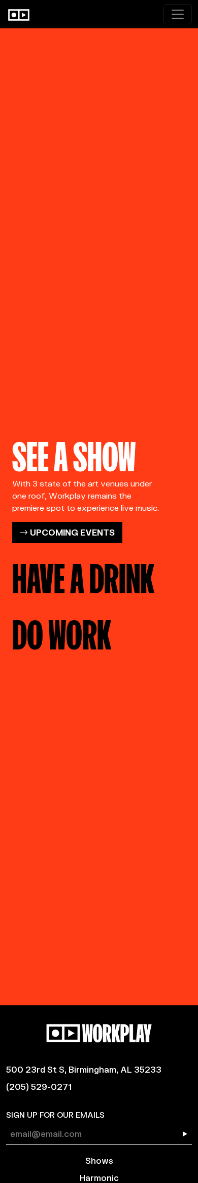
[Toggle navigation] (177, 14)
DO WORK (61, 631)
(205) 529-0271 (39, 1086)
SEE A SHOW (74, 453)
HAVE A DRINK (83, 575)
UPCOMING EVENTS (71, 532)
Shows (99, 1160)
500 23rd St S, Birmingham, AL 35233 (83, 1069)
